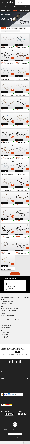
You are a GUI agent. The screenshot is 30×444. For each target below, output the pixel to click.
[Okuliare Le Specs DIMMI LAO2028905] (8, 229)
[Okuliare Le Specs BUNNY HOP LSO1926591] (22, 54)
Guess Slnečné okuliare (7, 311)
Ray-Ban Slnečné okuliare (7, 299)
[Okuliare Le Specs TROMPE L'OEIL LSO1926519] (22, 149)
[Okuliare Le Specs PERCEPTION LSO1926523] (8, 39)
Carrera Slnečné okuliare (7, 305)
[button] (7, 2)
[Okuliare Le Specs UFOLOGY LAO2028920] (22, 181)
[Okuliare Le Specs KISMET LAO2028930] (8, 102)
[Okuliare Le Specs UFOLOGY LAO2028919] (8, 213)
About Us (3, 371)
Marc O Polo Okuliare (6, 327)
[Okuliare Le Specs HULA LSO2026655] (8, 244)
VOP (9, 437)
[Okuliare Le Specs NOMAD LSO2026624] (22, 118)
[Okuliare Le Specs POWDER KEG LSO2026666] (22, 229)
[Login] (15, 6)
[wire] (20, 394)
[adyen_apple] (16, 394)
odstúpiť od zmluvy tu (15, 434)
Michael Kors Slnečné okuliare (8, 310)
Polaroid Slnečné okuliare (7, 306)
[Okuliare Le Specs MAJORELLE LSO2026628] (8, 197)
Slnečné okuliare (5, 10)
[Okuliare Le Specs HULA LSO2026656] (22, 86)
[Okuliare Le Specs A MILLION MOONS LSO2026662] (8, 54)
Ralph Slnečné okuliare (6, 313)
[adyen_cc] (2, 394)
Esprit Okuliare (4, 337)
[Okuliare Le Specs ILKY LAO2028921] (22, 102)
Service (3, 378)
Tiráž (20, 437)
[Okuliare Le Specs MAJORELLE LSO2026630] (8, 86)
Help (2, 385)
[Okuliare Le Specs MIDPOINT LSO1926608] (22, 213)
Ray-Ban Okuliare (5, 322)
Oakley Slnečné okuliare (7, 301)
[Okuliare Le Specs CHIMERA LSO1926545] (8, 134)
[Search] (5, 6)
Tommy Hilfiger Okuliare (7, 336)
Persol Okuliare (5, 330)
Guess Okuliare (5, 332)
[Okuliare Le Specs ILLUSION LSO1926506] (22, 244)
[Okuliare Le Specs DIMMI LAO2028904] (8, 181)
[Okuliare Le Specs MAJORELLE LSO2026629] (22, 70)
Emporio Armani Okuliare (7, 329)
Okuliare (15, 10)
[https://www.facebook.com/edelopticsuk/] (19, 414)
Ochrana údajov (15, 437)
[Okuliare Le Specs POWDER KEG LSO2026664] (22, 134)
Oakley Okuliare (5, 323)
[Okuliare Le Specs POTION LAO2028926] (8, 260)
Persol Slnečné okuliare (7, 303)
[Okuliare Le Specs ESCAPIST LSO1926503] (22, 165)
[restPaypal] (12, 394)
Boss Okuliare (4, 334)
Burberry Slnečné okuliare (7, 315)
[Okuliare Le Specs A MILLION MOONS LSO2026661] (8, 165)
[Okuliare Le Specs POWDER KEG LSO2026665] (22, 197)
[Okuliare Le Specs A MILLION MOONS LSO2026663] (8, 149)
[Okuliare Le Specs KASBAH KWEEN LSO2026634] (8, 118)
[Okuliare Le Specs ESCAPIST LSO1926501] (22, 39)
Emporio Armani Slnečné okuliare (9, 308)
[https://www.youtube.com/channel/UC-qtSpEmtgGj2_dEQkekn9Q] (25, 414)
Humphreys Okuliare (6, 325)
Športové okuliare (24, 10)
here (9, 355)
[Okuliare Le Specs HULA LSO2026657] (8, 70)
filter (4, 28)
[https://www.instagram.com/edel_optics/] (22, 414)
